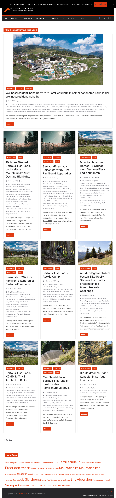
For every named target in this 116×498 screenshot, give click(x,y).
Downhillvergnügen (72, 104)
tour (45, 486)
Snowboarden (81, 479)
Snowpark (12, 485)
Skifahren (32, 479)
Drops (56, 284)
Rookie (60, 296)
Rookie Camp (67, 296)
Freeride (97, 463)
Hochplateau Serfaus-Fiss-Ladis (53, 289)
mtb (33, 109)
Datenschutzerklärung (90, 495)
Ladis (104, 107)
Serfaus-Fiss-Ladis (92, 109)
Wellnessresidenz (68, 111)
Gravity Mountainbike (80, 107)
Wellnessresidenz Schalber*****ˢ (85, 111)
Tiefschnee (36, 486)
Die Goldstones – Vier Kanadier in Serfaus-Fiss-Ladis (94, 376)
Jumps (66, 289)
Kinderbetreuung (97, 107)
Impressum (102, 495)
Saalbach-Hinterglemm (78, 474)
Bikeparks (25, 104)
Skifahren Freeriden (46, 480)
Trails (43, 111)
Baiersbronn (11, 388)
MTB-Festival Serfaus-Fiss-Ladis (59, 109)
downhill (28, 462)
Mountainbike (11, 18)
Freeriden (42, 107)
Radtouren (54, 296)
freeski (26, 468)
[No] (113, 4)
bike (13, 104)
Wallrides (55, 301)
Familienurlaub (25, 107)
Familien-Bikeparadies (22, 194)
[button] (18, 18)
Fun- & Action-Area (52, 107)
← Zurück (8, 440)
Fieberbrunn (90, 463)
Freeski (26, 18)
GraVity (61, 107)
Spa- (39, 111)
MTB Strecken (64, 291)
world (60, 485)
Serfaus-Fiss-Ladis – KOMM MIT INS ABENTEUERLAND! (19, 376)
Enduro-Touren (89, 104)
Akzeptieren (100, 4)
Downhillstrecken (60, 104)
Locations (29, 88)
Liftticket (8, 109)
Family (55, 287)
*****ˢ (9, 104)
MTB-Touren (69, 294)
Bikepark (18, 104)
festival (83, 463)
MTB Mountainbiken (41, 109)
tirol (101, 393)
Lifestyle (82, 18)
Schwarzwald (47, 299)
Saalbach (68, 474)
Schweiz (16, 480)
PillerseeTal (53, 474)
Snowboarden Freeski (101, 480)
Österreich (67, 486)
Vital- (48, 111)
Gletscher (44, 468)
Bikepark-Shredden (23, 184)
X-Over (71, 18)
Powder (61, 474)
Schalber (77, 109)
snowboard (65, 480)
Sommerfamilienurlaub (20, 111)
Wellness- (60, 111)
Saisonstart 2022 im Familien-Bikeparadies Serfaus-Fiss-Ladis (20, 281)
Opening (44, 474)
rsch (20, 101)
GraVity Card (68, 107)
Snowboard (41, 18)
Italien (50, 468)
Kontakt (110, 495)
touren (50, 486)
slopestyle (57, 480)
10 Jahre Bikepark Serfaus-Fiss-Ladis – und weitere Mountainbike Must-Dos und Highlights (19, 169)
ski (22, 479)
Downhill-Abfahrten (35, 104)
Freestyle (35, 468)
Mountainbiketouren (10, 474)
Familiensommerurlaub (13, 107)
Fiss (32, 107)
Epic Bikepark (99, 104)
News (20, 157)
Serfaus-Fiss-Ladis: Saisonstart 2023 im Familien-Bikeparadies (57, 170)
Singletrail (102, 109)
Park (71, 109)
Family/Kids (57, 18)
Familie (61, 284)
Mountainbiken (26, 109)
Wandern (53, 111)
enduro (82, 104)
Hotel (89, 107)
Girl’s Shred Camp (11, 199)
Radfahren (47, 296)
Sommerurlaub (32, 111)
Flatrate (36, 107)
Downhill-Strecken (48, 104)
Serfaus (82, 109)
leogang (56, 468)
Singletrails (9, 111)
